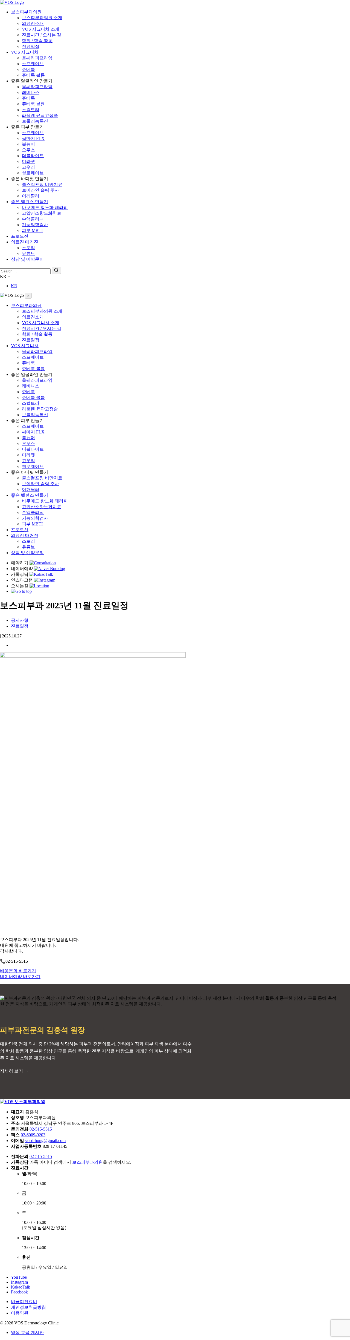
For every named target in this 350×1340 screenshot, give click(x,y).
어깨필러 (30, 196)
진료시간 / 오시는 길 (41, 35)
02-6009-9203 (33, 1134)
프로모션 (19, 236)
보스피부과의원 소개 (42, 17)
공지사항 (19, 620)
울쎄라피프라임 (37, 58)
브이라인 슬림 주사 (40, 190)
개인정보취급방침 (28, 1307)
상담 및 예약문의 (27, 259)
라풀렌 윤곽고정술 (40, 115)
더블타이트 (33, 155)
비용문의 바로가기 (18, 970)
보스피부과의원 (26, 12)
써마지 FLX (33, 138)
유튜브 (28, 253)
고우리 (28, 167)
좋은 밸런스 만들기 (29, 201)
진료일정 (30, 46)
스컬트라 (30, 109)
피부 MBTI (32, 230)
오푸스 (28, 150)
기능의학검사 (35, 224)
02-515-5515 (41, 1129)
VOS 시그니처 (25, 52)
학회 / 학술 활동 (37, 40)
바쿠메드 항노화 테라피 (45, 207)
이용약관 (19, 1313)
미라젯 (28, 161)
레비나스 (30, 92)
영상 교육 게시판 (27, 1332)
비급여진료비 (24, 1301)
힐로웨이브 (33, 173)
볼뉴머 (28, 144)
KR (14, 285)
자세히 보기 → (14, 1071)
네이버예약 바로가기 (20, 976)
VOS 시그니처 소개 (40, 29)
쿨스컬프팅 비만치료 (42, 184)
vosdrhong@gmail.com (45, 1140)
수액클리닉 (33, 219)
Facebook (19, 1292)
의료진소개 (33, 23)
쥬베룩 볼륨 (33, 75)
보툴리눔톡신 (35, 121)
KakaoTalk (20, 1287)
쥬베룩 (28, 69)
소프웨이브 (33, 63)
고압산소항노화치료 (41, 213)
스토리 (28, 247)
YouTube (19, 1277)
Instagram (19, 1282)
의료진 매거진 (24, 242)
